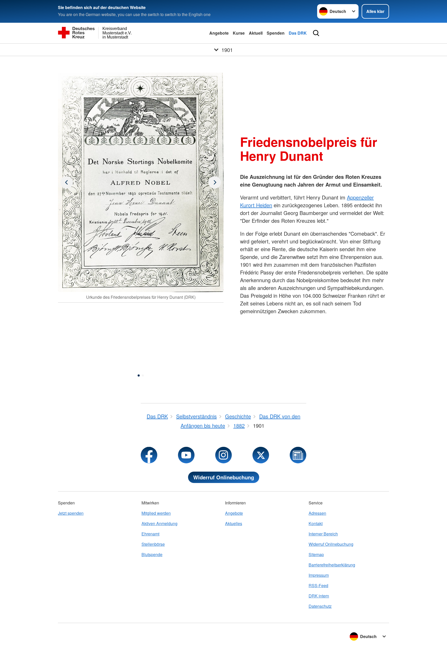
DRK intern (319, 596)
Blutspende (151, 554)
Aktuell (256, 33)
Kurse (239, 33)
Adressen (317, 513)
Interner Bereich (323, 534)
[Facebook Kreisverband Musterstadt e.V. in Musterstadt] (149, 455)
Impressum (319, 575)
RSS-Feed (318, 585)
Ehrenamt (150, 534)
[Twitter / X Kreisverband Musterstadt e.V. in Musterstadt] (260, 455)
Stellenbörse (153, 544)
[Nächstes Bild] (67, 182)
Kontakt (316, 523)
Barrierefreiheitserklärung (332, 565)
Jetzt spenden (71, 513)
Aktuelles (233, 523)
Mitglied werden (156, 513)
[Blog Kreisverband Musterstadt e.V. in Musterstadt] (298, 455)
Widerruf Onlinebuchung (223, 477)
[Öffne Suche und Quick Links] (316, 33)
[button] (139, 375)
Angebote (219, 33)
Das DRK (298, 33)
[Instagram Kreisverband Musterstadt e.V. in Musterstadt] (223, 455)
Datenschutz (320, 606)
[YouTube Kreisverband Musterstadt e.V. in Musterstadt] (186, 455)
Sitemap (316, 554)
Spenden (276, 33)
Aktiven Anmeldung (159, 523)
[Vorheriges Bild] (214, 182)
